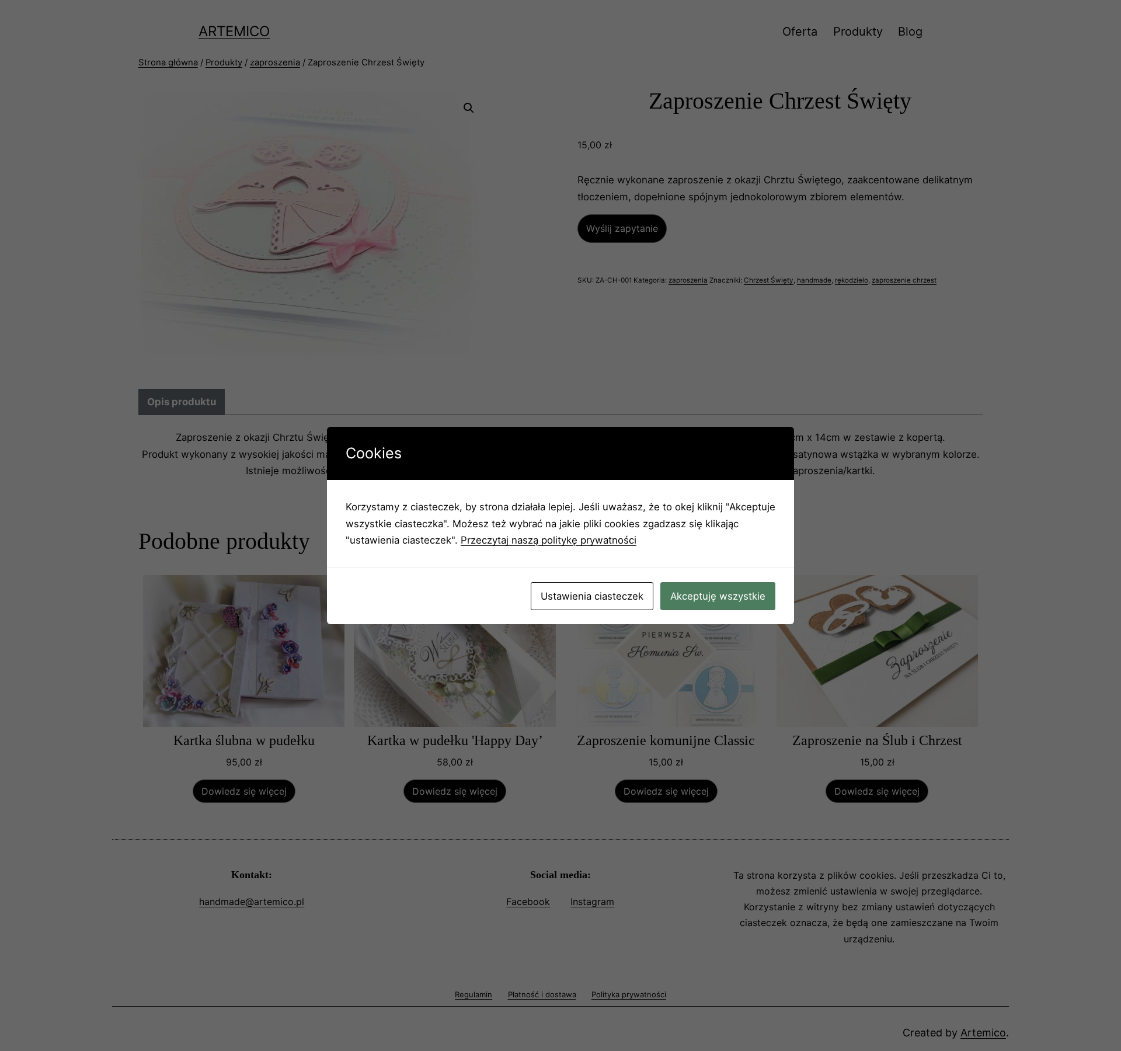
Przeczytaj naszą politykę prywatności (548, 540)
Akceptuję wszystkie (717, 596)
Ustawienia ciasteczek (592, 596)
